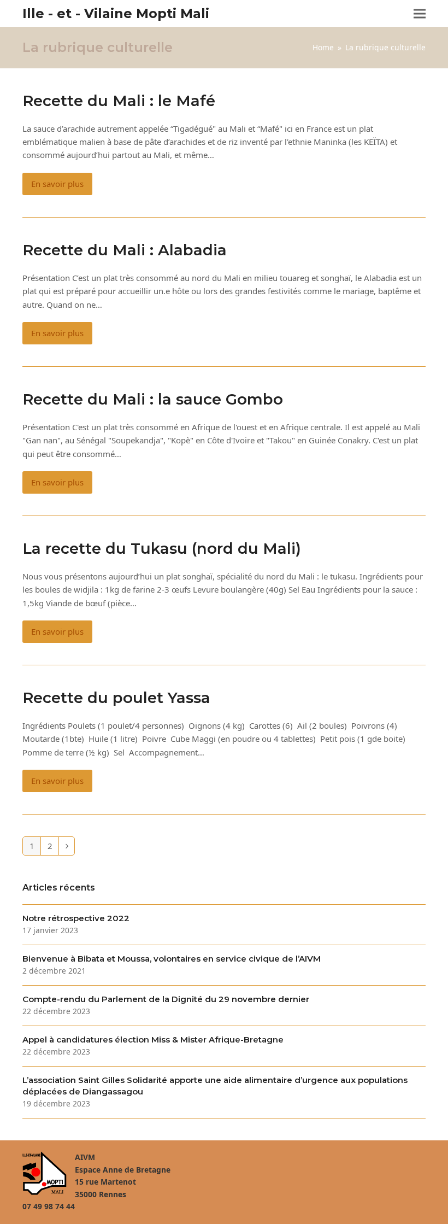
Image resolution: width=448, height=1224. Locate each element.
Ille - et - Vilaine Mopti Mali (115, 13)
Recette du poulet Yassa (116, 697)
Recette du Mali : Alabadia (124, 250)
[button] (420, 13)
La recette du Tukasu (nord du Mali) (161, 548)
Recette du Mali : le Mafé (118, 100)
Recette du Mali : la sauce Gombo (152, 399)
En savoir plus (57, 183)
